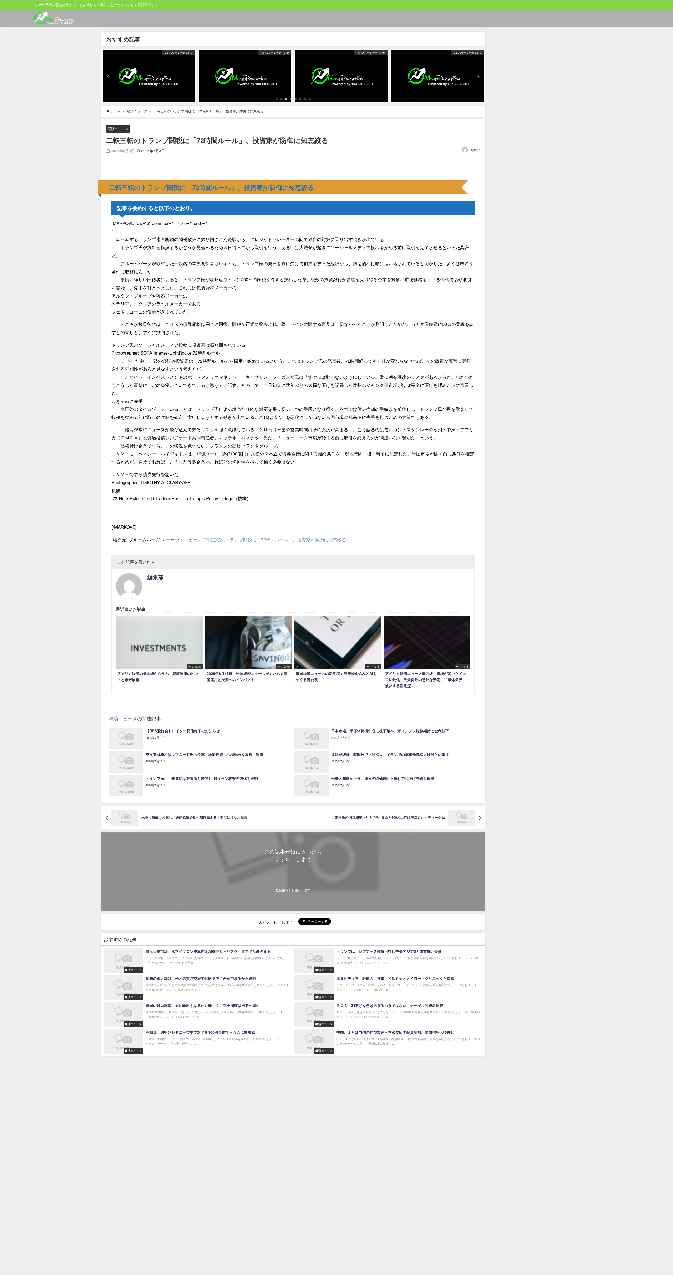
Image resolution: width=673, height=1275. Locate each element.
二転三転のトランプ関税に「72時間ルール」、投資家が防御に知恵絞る (274, 539)
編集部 (475, 149)
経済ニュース (118, 128)
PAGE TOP (654, 1232)
